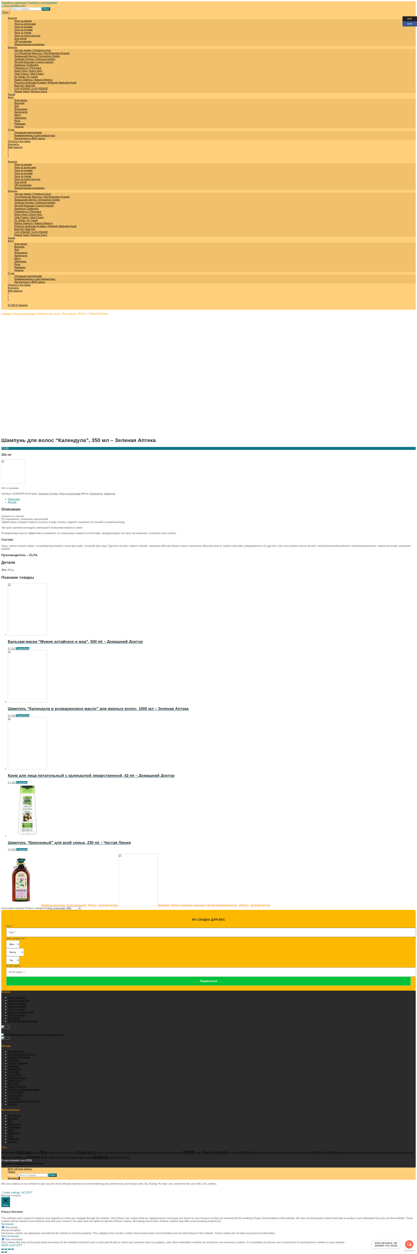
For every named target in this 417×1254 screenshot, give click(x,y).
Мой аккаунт (15, 147)
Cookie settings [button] (11, 1192)
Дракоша (13, 1066)
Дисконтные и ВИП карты (29, 138)
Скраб (43, 1157)
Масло (281, 1152)
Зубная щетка (102, 1153)
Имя (9, 926)
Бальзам (23, 1152)
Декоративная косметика (29, 44)
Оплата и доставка (19, 141)
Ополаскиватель (358, 1153)
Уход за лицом (23, 21)
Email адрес (14, 965)
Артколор (13, 1060)
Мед (308, 1153)
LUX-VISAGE (16, 1092)
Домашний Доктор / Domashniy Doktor (37, 56)
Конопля (156, 1153)
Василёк (19, 103)
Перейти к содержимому (42, 2)
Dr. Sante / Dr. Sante (26, 76)
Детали (12, 502)
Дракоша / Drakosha (26, 65)
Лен (229, 1153)
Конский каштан (167, 1153)
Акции (11, 94)
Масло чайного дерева (295, 1153)
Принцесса (14, 1069)
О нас (11, 129)
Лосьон (236, 1152)
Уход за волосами (25, 24)
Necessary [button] (7, 1224)
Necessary (11, 1227)
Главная (6, 313)
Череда (18, 126)
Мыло (315, 1152)
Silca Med (13, 1072)
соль (126, 1157)
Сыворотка (54, 1157)
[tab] (212, 499)
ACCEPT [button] (27, 1192)
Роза (17, 120)
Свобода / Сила (17, 1077)
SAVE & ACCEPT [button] (11, 1245)
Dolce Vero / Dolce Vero (28, 71)
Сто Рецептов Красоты (22, 1054)
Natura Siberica (17, 1086)
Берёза (35, 1153)
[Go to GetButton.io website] (409, 1251)
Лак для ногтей (215, 1152)
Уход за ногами (23, 29)
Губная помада (56, 1152)
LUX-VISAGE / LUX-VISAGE (31, 88)
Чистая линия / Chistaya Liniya (32, 50)
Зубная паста (85, 1152)
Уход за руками (23, 26)
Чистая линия (16, 1051)
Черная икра (78, 1157)
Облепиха (20, 118)
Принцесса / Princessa (27, 68)
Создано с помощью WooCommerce (23, 1163)
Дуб (16, 106)
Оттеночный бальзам (378, 1152)
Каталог (12, 18)
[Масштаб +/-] (12, 1249)
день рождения (16, 938)
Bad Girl (12, 1104)
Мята (17, 115)
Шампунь (109, 493)
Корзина (14, 1178)
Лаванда (198, 1153)
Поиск (46, 9)
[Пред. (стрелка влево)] (2, 1252)
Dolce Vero (14, 1075)
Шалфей (88, 1157)
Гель (43, 1152)
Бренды (12, 47)
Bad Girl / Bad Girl (24, 85)
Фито (11, 97)
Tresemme (14, 1098)
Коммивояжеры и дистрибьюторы (34, 135)
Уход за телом (22, 32)
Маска (245, 1152)
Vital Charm (15, 1080)
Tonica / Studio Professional (24, 1101)
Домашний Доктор (19, 1057)
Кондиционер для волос (140, 1153)
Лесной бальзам (18, 1063)
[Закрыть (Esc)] (2, 1249)
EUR (407, 23)
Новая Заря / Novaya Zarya (30, 91)
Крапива (179, 1153)
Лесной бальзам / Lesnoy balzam (34, 62)
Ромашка (19, 123)
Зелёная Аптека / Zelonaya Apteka (34, 59)
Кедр (124, 1152)
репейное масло (116, 1157)
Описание (14, 499)
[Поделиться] (6, 1249)
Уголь (68, 1157)
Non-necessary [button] (10, 1236)
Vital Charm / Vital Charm (29, 73)
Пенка (393, 1152)
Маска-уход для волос (263, 1152)
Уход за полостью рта (27, 35)
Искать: (5, 8)
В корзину (22, 782)
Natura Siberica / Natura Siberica (33, 79)
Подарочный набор (405, 1153)
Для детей (20, 38)
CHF (407, 18)
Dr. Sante (13, 1083)
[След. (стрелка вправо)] (6, 1252)
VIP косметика (22, 41)
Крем (188, 1151)
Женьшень (20, 109)
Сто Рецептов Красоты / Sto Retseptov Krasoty (42, 53)
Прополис (6, 1157)
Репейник (16, 1157)
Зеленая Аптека (48, 493)
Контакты (13, 144)
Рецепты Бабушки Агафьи (24, 1089)
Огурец (345, 1153)
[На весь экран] (9, 1249)
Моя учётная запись (20, 1169)
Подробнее (22, 648)
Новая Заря (15, 1095)
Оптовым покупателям (28, 132)
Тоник (63, 1157)
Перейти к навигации (14, 2)
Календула (20, 112)
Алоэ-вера (20, 100)
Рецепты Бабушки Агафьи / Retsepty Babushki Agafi (45, 82)
